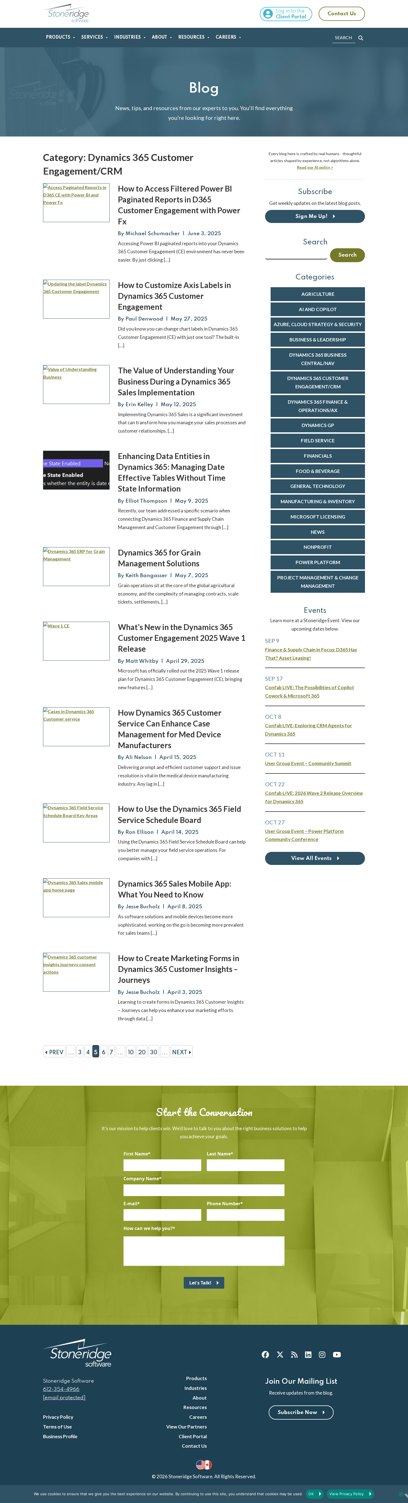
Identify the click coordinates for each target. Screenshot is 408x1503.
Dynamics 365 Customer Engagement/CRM (318, 382)
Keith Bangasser (146, 575)
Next (180, 1053)
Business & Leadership (317, 340)
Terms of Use (57, 1427)
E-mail (130, 1204)
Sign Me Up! (311, 216)
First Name (136, 1154)
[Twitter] (280, 1354)
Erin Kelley (139, 404)
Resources (191, 37)
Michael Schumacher (152, 233)
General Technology (317, 486)
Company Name (141, 1178)
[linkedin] (308, 1354)
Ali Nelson (138, 757)
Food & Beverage (318, 471)
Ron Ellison (139, 832)
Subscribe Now (297, 1412)
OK (311, 1494)
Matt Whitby (141, 661)
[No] (401, 1494)
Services (92, 37)
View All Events (311, 858)
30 (153, 1053)
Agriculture (317, 294)
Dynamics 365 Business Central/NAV (318, 359)
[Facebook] (265, 1354)
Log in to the (291, 14)
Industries (127, 37)
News (318, 532)
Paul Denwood (144, 319)
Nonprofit (318, 547)
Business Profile (60, 1436)
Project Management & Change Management (318, 582)
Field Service (318, 440)
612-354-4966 (61, 1389)
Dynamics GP (318, 425)
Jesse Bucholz (142, 906)
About (159, 37)
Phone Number (223, 1204)
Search (315, 242)
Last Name (219, 1154)
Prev (56, 1053)
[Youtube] (337, 1354)
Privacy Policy (58, 1417)
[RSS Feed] (294, 1354)
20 (142, 1053)
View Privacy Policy (346, 1494)
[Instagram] (322, 1354)
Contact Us (342, 13)
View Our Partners (186, 1427)
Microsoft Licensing (318, 517)
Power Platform (318, 562)
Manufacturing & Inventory (318, 501)
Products (58, 37)
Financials (318, 456)
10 (131, 1053)
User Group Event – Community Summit (308, 763)
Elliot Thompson (146, 501)
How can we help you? (148, 1228)
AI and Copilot (318, 309)
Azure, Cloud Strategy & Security (318, 324)
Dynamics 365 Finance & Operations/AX (318, 406)
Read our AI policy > (315, 167)
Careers (226, 37)
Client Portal (193, 1436)
